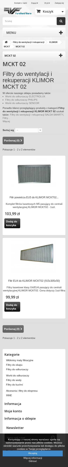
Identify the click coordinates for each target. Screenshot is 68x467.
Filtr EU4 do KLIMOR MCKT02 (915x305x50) (34, 280)
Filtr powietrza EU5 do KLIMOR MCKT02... (34, 197)
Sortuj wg (8, 130)
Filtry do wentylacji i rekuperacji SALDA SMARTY (36, 114)
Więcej (6, 121)
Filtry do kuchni (14, 384)
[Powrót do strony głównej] (6, 42)
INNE (9, 395)
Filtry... (6, 118)
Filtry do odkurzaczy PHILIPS (21, 99)
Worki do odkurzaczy (17, 375)
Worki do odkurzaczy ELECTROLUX (25, 96)
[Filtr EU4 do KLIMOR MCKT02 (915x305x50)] (34, 256)
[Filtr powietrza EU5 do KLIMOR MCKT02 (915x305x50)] (34, 173)
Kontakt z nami (20, 3)
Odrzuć (33, 461)
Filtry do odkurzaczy (17, 369)
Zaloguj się (59, 3)
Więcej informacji (32, 457)
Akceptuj (32, 453)
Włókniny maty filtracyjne (19, 360)
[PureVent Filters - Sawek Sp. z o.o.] (17, 11)
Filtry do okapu (14, 364)
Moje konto (13, 411)
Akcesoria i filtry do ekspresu (22, 390)
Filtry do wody (13, 380)
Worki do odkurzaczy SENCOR (22, 103)
